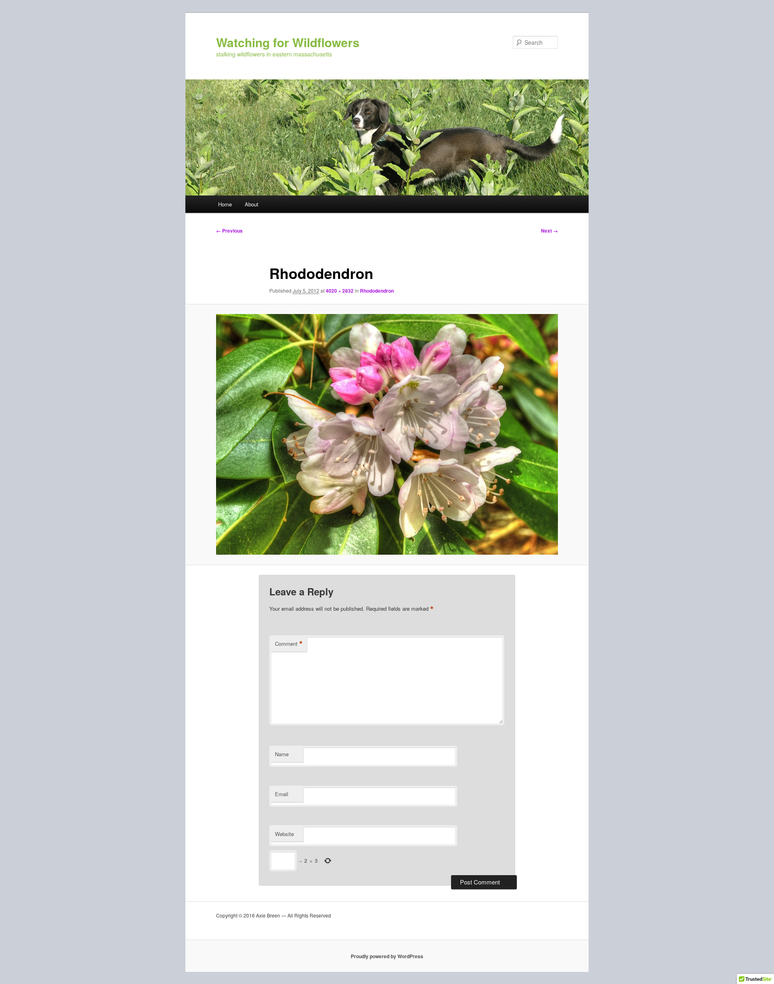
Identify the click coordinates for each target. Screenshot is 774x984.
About (251, 204)
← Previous (229, 230)
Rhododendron (377, 290)
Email (281, 794)
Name (282, 754)
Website (284, 834)
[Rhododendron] (387, 434)
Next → (549, 230)
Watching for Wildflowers (288, 42)
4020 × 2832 (340, 290)
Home (225, 204)
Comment (289, 643)
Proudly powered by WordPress (387, 956)
